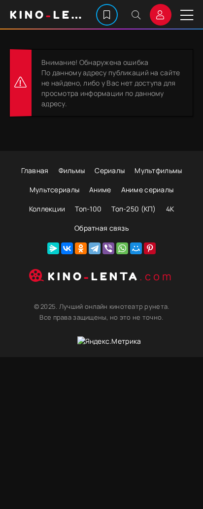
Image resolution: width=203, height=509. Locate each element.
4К (170, 208)
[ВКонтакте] (67, 248)
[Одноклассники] (81, 248)
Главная (35, 170)
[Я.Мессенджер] (53, 248)
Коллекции (47, 208)
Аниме (100, 189)
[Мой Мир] (136, 248)
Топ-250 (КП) (133, 208)
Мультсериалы (54, 189)
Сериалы (110, 170)
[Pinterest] (150, 248)
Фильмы (72, 170)
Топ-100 (88, 208)
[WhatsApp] (122, 248)
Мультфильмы (158, 170)
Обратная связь (101, 228)
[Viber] (108, 248)
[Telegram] (95, 248)
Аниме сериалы (147, 189)
